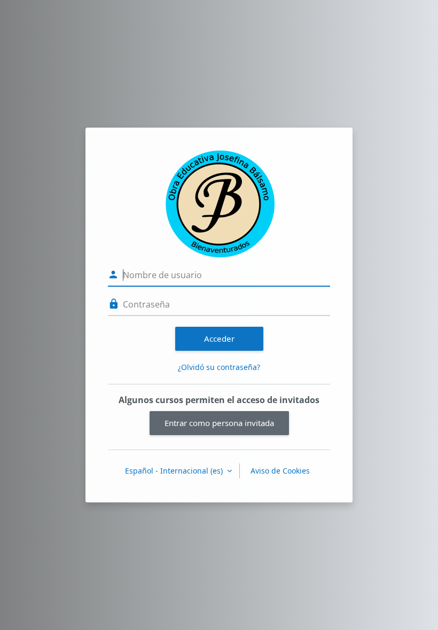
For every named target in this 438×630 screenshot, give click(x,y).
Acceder (219, 338)
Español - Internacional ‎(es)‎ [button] (175, 471)
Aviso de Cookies (280, 471)
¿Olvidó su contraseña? (219, 367)
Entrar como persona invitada (219, 423)
